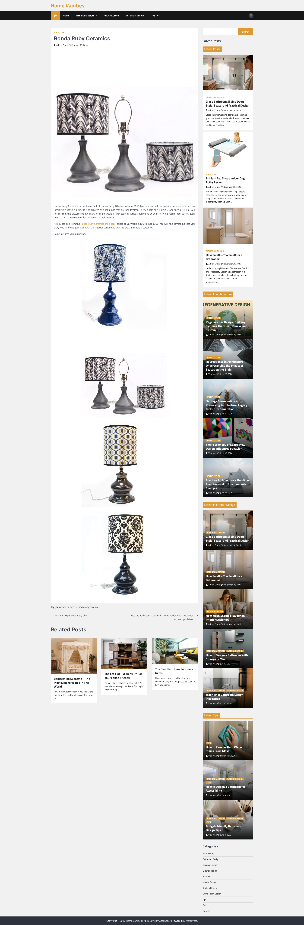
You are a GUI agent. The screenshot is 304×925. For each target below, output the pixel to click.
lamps (73, 607)
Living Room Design (212, 893)
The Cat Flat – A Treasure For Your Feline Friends (123, 676)
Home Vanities (67, 5)
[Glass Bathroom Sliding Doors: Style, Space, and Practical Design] (228, 72)
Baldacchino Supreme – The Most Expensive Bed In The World (72, 682)
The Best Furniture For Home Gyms (174, 671)
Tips (153, 15)
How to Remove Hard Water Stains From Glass (224, 749)
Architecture (111, 15)
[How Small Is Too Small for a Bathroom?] (228, 226)
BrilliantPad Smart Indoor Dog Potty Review (225, 180)
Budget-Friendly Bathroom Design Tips (223, 828)
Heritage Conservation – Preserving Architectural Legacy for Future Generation (226, 405)
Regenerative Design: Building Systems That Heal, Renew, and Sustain (226, 326)
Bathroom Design (215, 97)
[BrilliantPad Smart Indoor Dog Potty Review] (228, 149)
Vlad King (212, 374)
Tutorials (207, 911)
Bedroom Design (210, 865)
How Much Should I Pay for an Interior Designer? (225, 618)
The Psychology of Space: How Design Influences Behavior (225, 447)
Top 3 (205, 905)
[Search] (251, 15)
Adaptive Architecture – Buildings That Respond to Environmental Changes (228, 484)
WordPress (191, 921)
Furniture (59, 32)
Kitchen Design (210, 888)
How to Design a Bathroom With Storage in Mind (227, 657)
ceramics (64, 607)
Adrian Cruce (62, 45)
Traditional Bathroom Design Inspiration (224, 697)
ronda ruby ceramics (88, 607)
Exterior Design (135, 15)
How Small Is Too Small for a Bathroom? (224, 257)
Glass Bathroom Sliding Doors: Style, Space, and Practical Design (227, 104)
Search (245, 32)
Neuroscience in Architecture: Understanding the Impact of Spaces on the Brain (225, 365)
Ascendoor (165, 921)
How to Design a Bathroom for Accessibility (225, 789)
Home (66, 15)
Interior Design (85, 15)
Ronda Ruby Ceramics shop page (98, 224)
